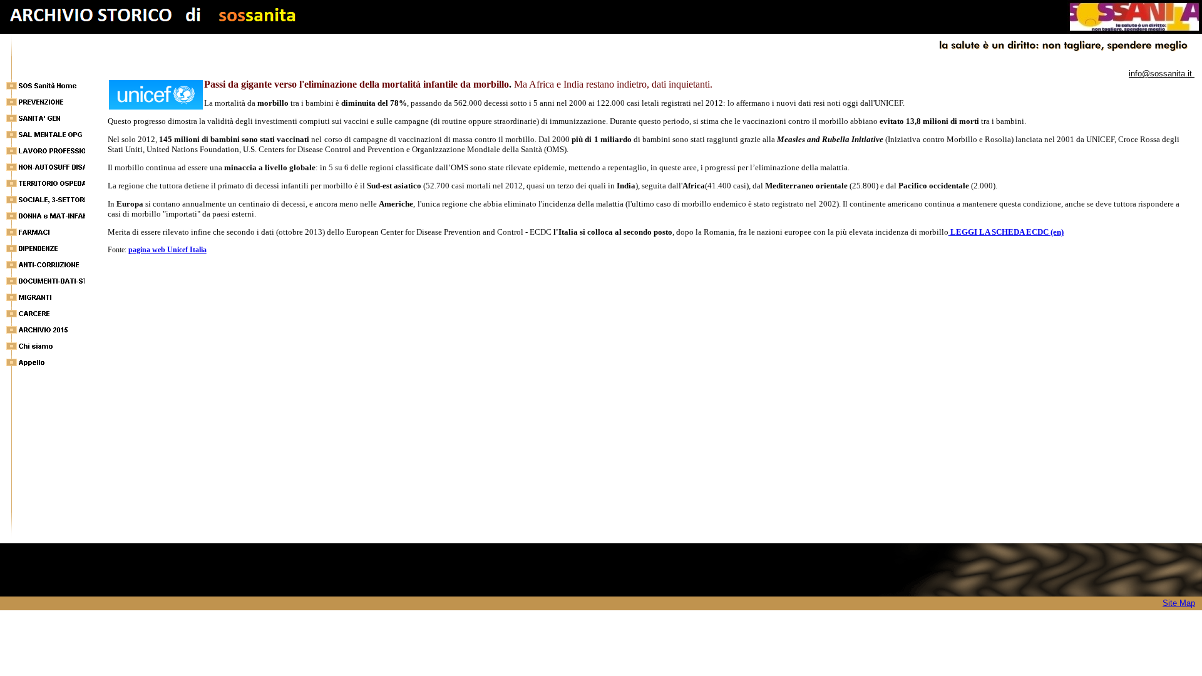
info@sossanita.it (1161, 73)
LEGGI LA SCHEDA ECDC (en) (1006, 232)
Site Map (1179, 603)
